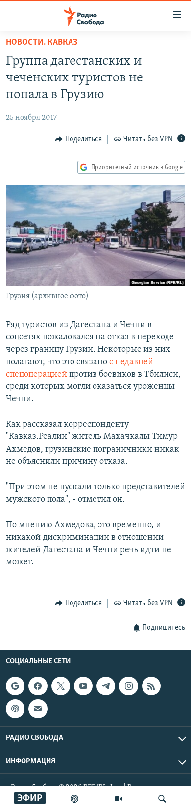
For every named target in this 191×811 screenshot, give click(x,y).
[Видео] (118, 798)
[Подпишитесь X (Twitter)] (60, 686)
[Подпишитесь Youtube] (83, 686)
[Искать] (162, 798)
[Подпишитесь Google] (15, 686)
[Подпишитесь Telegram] (105, 686)
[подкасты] (74, 798)
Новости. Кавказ (41, 42)
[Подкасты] (15, 708)
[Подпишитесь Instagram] (128, 686)
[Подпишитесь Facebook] (37, 686)
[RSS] (151, 686)
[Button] (78, 139)
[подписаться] (37, 708)
